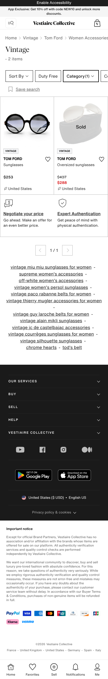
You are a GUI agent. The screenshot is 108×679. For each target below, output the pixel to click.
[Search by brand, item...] (10, 23)
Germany (74, 650)
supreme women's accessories (51, 274)
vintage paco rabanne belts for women (51, 294)
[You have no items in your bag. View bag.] (97, 23)
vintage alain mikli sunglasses (51, 320)
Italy (98, 650)
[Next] (67, 250)
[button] (97, 23)
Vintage (30, 38)
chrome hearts (41, 347)
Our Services (22, 381)
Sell (13, 407)
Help (13, 420)
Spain (88, 650)
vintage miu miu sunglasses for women (50, 267)
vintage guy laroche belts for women (51, 314)
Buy (12, 394)
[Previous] (40, 250)
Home (11, 38)
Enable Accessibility (54, 3)
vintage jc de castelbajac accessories (51, 327)
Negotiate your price (23, 213)
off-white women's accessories (51, 280)
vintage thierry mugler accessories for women (54, 301)
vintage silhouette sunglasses (51, 341)
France (11, 650)
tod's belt (72, 347)
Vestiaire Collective (31, 433)
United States (55, 650)
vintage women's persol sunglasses (51, 287)
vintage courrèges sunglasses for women (51, 334)
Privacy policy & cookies (51, 512)
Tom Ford (53, 38)
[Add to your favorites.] (48, 159)
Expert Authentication (79, 213)
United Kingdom (31, 650)
